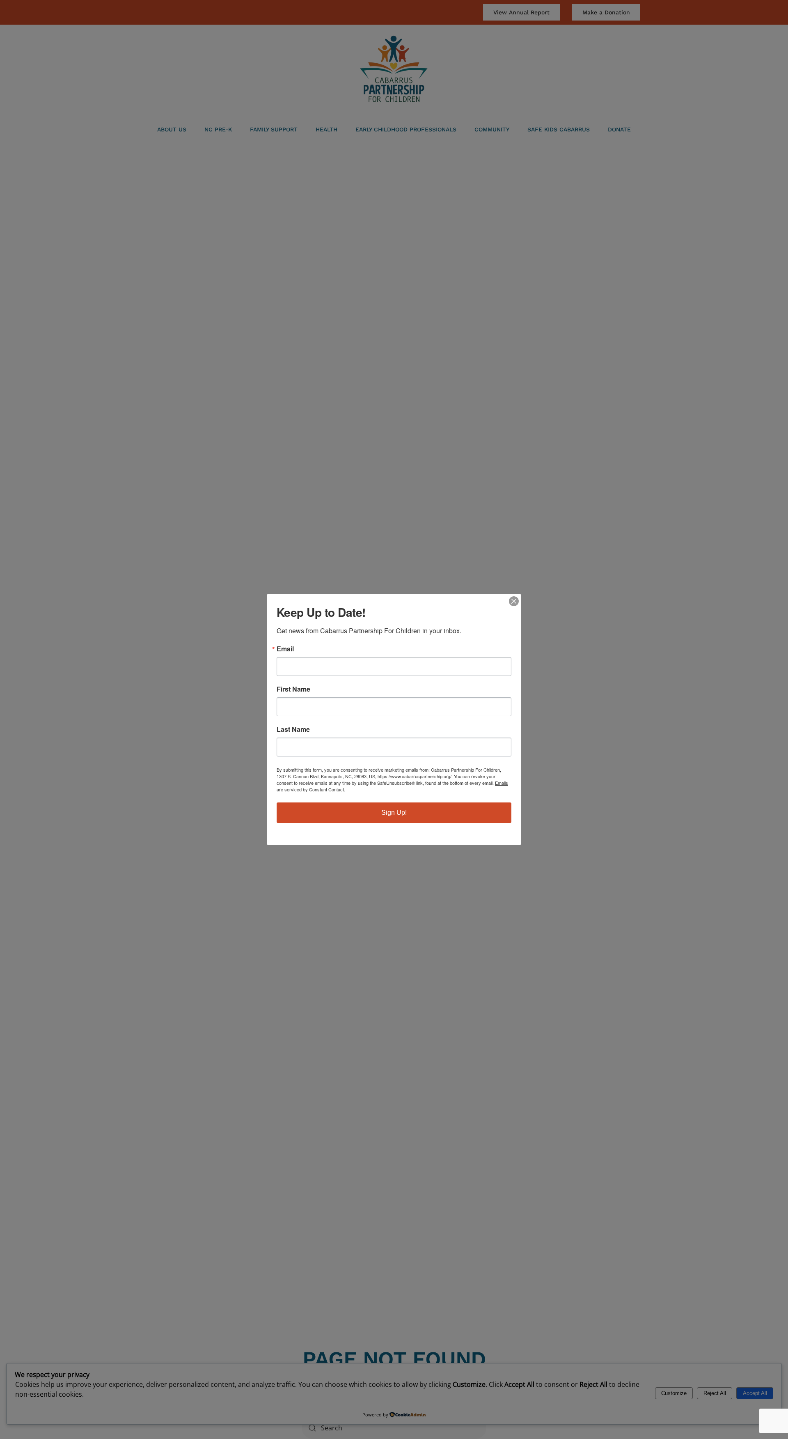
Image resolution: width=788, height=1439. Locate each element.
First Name (293, 689)
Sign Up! (394, 812)
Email (285, 649)
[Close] (514, 601)
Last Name (293, 729)
